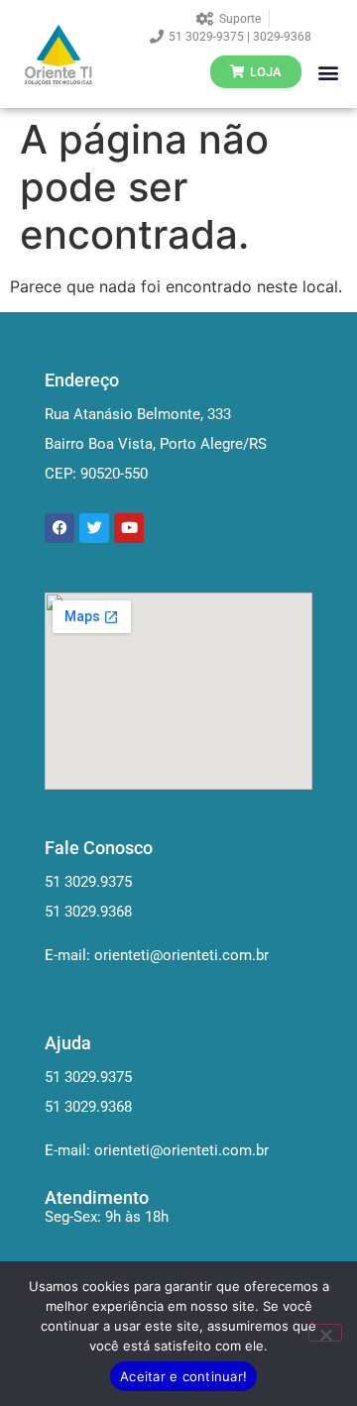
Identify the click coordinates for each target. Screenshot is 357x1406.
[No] (325, 1333)
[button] (327, 71)
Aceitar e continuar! (183, 1376)
